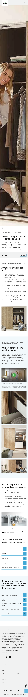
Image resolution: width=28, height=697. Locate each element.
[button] (22, 532)
